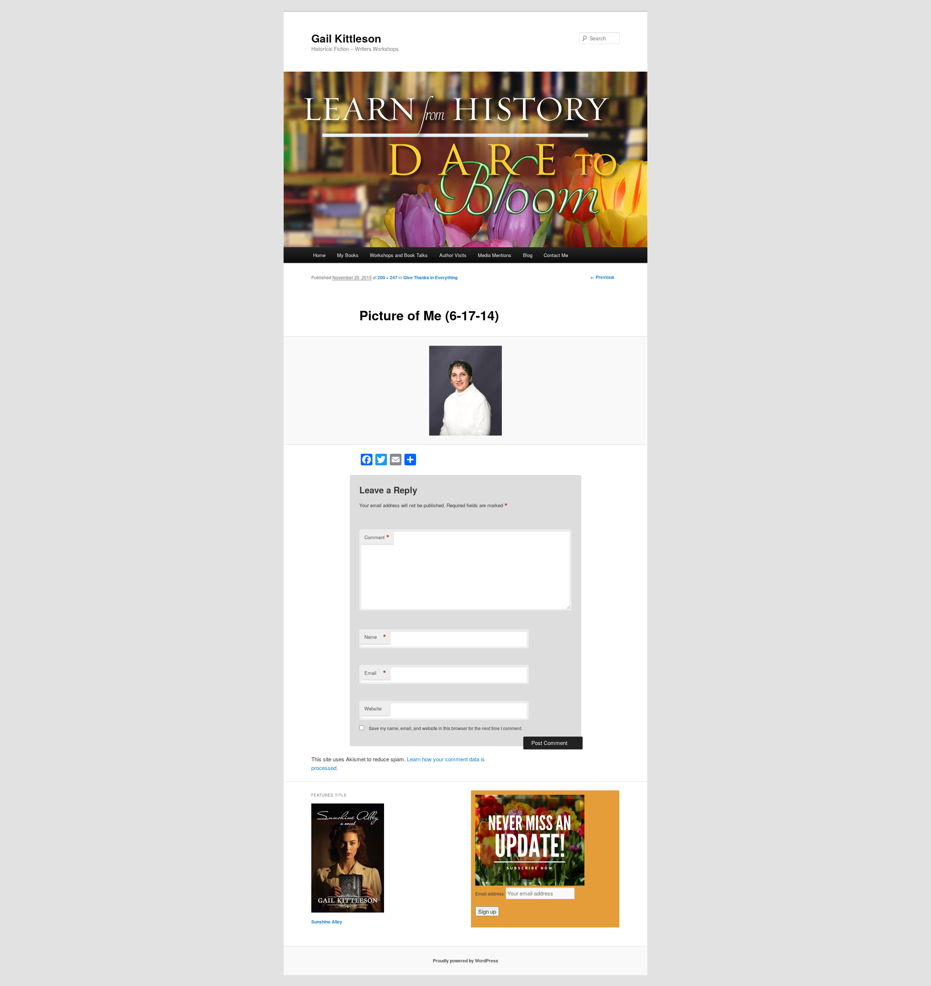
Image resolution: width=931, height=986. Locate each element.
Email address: (490, 893)
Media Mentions (494, 255)
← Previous (602, 277)
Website (372, 708)
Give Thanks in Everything (430, 277)
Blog (527, 255)
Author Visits (453, 255)
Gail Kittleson (346, 38)
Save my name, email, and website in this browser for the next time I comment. (445, 728)
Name (375, 637)
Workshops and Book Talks (399, 255)
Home (319, 255)
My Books (348, 255)
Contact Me (556, 255)
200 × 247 (387, 277)
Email (375, 673)
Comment (376, 537)
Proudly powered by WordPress (465, 960)
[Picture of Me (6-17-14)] (465, 391)
